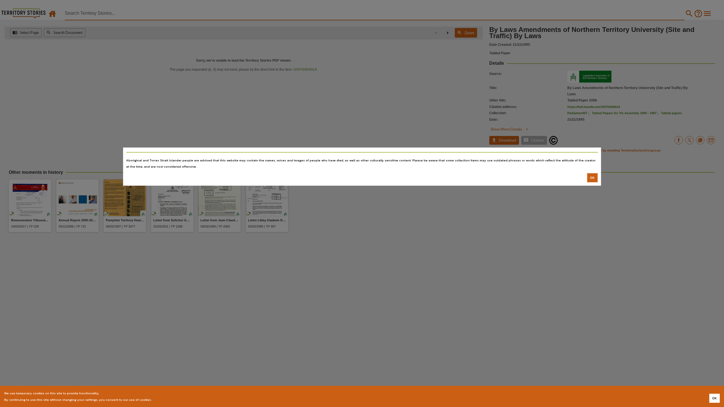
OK (592, 177)
